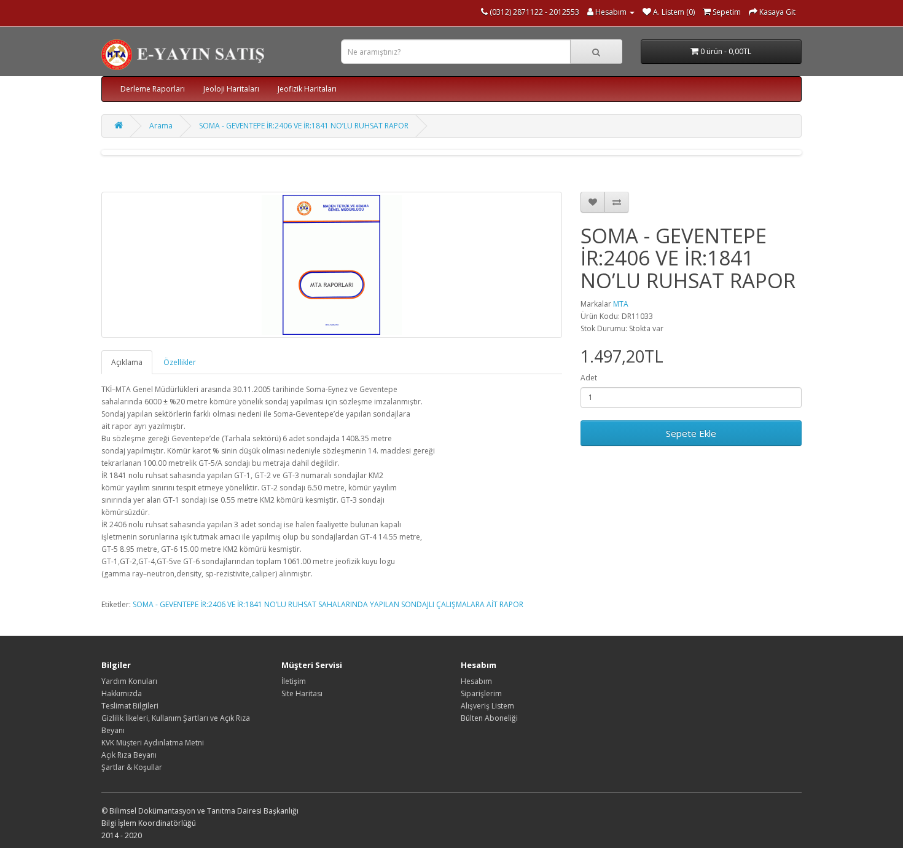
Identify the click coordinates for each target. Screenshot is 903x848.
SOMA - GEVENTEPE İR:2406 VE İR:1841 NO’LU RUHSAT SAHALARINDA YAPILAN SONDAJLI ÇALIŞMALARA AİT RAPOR (328, 604)
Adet (588, 377)
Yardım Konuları (129, 681)
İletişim (293, 681)
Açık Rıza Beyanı (129, 755)
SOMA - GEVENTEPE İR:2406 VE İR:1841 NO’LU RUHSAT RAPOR (303, 125)
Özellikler (179, 362)
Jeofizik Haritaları (307, 89)
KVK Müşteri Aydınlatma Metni (152, 742)
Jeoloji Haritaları (231, 89)
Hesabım (476, 681)
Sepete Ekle (691, 433)
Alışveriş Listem (487, 706)
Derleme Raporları (152, 89)
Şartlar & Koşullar (131, 767)
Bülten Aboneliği (489, 718)
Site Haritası (301, 693)
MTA (620, 304)
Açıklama (127, 362)
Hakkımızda (121, 693)
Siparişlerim (481, 693)
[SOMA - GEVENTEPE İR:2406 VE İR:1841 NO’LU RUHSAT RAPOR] (331, 265)
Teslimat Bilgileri (129, 706)
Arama (161, 125)
